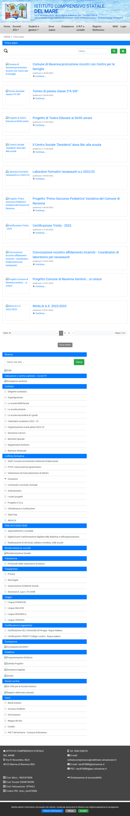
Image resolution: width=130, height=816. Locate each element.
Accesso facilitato (16, 709)
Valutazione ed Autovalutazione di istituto (28, 473)
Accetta (83, 811)
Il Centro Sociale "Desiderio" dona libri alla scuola (67, 145)
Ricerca (9, 354)
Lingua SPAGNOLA (17, 614)
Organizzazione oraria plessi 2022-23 (26, 427)
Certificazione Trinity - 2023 (52, 225)
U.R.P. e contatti (80, 28)
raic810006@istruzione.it (91, 764)
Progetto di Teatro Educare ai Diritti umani (62, 118)
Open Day (12, 514)
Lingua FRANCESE (17, 602)
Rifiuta (71, 811)
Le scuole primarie (17, 409)
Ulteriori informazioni (52, 811)
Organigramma (15, 397)
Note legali (13, 580)
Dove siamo (52, 28)
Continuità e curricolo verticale (22, 485)
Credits (11, 726)
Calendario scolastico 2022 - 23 (23, 421)
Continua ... (41, 76)
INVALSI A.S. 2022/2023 (49, 306)
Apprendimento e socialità (20, 531)
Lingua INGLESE (16, 608)
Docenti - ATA (17, 28)
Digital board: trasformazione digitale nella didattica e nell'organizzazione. (44, 536)
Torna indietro (65, 345)
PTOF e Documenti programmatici (24, 467)
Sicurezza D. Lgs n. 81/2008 (21, 591)
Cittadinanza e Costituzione (21, 508)
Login (123, 26)
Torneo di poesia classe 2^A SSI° (55, 91)
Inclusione (13, 479)
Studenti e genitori (34, 28)
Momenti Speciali (16, 439)
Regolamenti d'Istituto (18, 445)
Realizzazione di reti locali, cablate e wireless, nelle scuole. (36, 542)
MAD (115, 26)
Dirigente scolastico (17, 391)
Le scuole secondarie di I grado (23, 415)
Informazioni (14, 714)
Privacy (11, 574)
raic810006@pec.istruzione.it (91, 768)
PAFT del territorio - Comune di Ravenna (27, 732)
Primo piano (18, 37)
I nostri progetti (15, 496)
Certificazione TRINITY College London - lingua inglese (34, 636)
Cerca (79, 362)
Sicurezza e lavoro (17, 433)
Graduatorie (68, 26)
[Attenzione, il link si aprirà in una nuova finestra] (44, 693)
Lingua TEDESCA (16, 620)
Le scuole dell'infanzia (18, 403)
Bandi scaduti (14, 703)
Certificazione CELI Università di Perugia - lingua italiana (35, 630)
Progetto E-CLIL (15, 502)
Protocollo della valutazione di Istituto (26, 563)
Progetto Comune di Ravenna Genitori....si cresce (67, 279)
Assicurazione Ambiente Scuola (23, 586)
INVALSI (12, 520)
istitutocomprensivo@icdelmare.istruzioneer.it (91, 759)
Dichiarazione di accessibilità (85, 777)
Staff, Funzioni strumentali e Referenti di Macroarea (33, 461)
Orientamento (14, 491)
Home (7, 26)
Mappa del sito (15, 720)
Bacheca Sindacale (17, 450)
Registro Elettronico (98, 28)
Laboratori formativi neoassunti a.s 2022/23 (64, 172)
